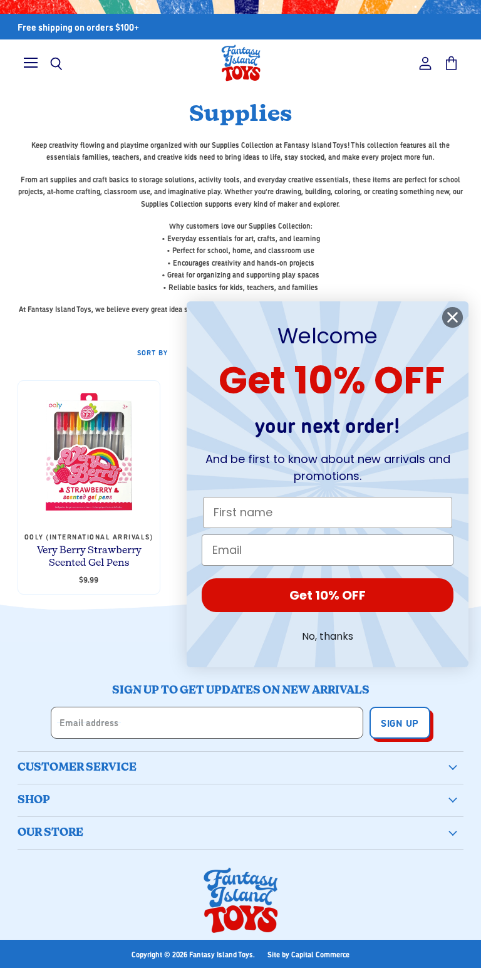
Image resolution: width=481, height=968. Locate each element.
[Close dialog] (452, 317)
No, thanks (327, 636)
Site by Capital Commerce (308, 954)
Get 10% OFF (327, 595)
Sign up (399, 722)
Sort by (152, 352)
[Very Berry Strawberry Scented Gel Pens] (89, 452)
